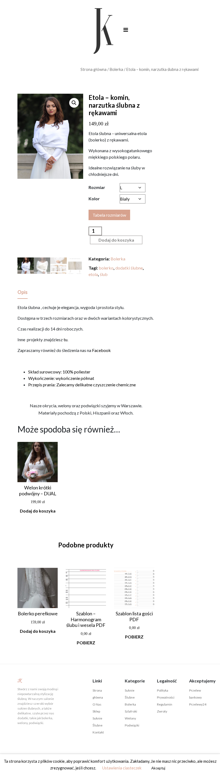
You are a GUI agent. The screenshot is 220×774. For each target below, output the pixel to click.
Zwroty (162, 711)
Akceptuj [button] (158, 768)
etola (93, 274)
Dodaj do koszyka (116, 239)
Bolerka (116, 69)
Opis (22, 292)
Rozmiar (97, 187)
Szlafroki (131, 711)
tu (65, 339)
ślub (104, 274)
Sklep (96, 711)
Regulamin (164, 704)
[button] (74, 103)
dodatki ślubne (129, 267)
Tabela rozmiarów (109, 214)
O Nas (97, 704)
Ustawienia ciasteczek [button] (121, 767)
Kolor (94, 198)
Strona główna (93, 69)
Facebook (101, 350)
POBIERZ (86, 642)
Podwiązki (132, 725)
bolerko (106, 267)
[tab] (22, 292)
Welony (130, 718)
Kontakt (98, 732)
